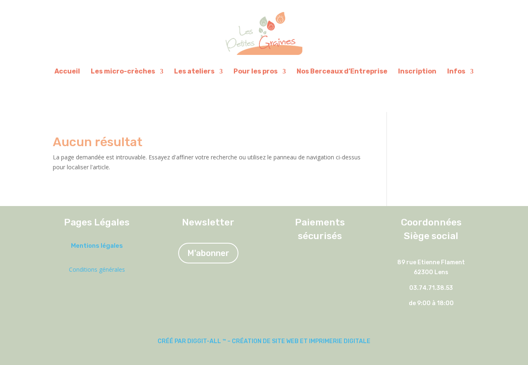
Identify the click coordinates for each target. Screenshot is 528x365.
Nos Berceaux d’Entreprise (342, 71)
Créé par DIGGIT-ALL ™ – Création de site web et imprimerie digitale (264, 341)
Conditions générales (97, 269)
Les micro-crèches (123, 71)
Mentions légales (97, 245)
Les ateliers (194, 71)
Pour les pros (255, 71)
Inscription (417, 71)
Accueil (67, 71)
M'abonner (208, 253)
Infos (456, 71)
